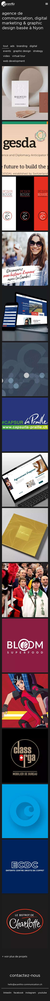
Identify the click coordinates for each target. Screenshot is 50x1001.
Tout (5, 46)
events (7, 51)
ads (12, 46)
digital (33, 46)
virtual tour (18, 56)
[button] (47, 4)
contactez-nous (25, 975)
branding (22, 46)
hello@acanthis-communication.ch (25, 984)
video (6, 56)
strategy (38, 51)
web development (14, 61)
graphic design (22, 51)
